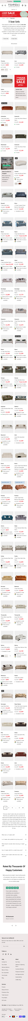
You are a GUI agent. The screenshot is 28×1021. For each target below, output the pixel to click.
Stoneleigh (3, 289)
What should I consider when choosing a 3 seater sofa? (13, 844)
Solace (15, 732)
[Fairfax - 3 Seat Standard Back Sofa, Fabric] (7, 548)
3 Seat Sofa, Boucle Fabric (20, 173)
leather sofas (5, 823)
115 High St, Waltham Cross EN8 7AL (14, 1005)
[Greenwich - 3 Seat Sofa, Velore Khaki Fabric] (20, 136)
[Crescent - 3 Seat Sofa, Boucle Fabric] (20, 163)
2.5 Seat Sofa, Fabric (5, 351)
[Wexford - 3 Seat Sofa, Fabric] (20, 398)
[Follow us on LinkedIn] (11, 954)
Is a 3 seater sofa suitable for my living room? (12, 839)
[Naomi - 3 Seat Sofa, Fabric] (7, 223)
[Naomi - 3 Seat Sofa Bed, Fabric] (20, 223)
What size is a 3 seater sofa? (8, 834)
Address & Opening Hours (20, 965)
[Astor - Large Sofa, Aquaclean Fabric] (20, 426)
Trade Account (5, 995)
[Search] (5, 5)
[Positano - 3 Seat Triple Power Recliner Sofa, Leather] (20, 487)
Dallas (15, 526)
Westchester (3, 144)
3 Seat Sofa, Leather (5, 465)
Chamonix (3, 319)
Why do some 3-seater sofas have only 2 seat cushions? (12, 855)
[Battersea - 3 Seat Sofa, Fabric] (20, 578)
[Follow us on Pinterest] (8, 954)
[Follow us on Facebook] (3, 954)
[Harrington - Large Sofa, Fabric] (7, 696)
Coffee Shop (18, 979)
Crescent (16, 171)
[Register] (24, 946)
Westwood (3, 675)
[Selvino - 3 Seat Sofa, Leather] (7, 637)
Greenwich (16, 116)
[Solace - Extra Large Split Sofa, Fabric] (20, 724)
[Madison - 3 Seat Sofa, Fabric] (7, 783)
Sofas (7, 18)
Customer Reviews (20, 969)
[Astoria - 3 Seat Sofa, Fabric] (7, 517)
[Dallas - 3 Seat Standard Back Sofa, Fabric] (20, 517)
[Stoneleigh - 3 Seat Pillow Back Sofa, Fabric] (20, 280)
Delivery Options (5, 967)
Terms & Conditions (18, 1009)
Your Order (4, 964)
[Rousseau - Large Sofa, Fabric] (7, 578)
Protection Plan (5, 992)
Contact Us (4, 962)
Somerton (16, 791)
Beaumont (3, 435)
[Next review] (15, 925)
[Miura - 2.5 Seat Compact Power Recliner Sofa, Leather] (20, 195)
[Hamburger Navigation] (2, 5)
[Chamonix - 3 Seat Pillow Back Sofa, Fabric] (20, 311)
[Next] (23, 808)
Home (3, 18)
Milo (2, 732)
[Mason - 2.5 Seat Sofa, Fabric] (7, 341)
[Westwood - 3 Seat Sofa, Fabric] (7, 667)
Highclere (3, 406)
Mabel (2, 260)
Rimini (2, 463)
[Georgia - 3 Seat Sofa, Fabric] (7, 369)
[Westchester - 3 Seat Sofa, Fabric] (7, 136)
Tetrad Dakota (17, 704)
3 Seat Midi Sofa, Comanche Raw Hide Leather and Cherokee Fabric (20, 707)
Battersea (16, 586)
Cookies (11, 1010)
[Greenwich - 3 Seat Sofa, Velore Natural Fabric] (20, 108)
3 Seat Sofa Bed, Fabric (19, 234)
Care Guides (4, 975)
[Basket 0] (25, 5)
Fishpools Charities (20, 971)
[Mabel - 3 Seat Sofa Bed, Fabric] (7, 252)
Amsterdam (3, 116)
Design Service (5, 989)
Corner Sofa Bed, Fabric (19, 63)
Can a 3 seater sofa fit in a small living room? (12, 850)
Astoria (2, 526)
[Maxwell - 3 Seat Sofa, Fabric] (7, 195)
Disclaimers (17, 1010)
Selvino (2, 645)
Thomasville (3, 615)
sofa (25, 826)
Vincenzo (3, 61)
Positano (3, 495)
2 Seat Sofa (5, 38)
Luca (15, 61)
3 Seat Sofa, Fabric (5, 63)
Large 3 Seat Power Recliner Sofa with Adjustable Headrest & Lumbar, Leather (20, 467)
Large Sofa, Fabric (5, 437)
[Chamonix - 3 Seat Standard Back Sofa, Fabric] (7, 311)
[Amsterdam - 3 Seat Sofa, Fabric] (7, 108)
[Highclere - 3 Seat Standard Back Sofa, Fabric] (7, 398)
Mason (2, 349)
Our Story (18, 962)
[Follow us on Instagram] (5, 954)
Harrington (3, 704)
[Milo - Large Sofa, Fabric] (7, 724)
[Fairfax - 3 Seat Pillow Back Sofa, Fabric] (20, 548)
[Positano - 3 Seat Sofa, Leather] (7, 487)
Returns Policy (5, 970)
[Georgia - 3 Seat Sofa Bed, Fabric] (20, 369)
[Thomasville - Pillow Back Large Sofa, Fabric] (7, 606)
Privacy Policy (4, 1010)
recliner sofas (16, 823)
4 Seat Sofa (14, 38)
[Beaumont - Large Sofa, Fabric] (7, 426)
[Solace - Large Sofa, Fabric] (7, 754)
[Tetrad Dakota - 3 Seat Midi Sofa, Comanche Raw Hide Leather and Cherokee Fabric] (20, 696)
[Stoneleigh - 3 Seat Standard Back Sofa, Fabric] (7, 280)
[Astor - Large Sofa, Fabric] (20, 754)
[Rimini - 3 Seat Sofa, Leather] (7, 455)
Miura (15, 203)
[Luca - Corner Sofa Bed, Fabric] (20, 53)
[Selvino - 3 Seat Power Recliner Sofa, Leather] (20, 637)
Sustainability (19, 977)
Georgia (2, 378)
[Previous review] (12, 925)
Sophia (2, 89)
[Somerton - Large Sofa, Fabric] (20, 783)
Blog (3, 978)
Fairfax (2, 556)
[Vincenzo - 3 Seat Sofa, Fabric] (7, 53)
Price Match (4, 997)
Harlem (16, 675)
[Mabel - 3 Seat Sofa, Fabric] (20, 252)
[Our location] (22, 5)
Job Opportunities (20, 974)
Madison (3, 791)
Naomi (2, 231)
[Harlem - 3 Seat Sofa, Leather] (20, 667)
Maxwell (3, 203)
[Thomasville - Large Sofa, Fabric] (20, 606)
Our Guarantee (5, 972)
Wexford (16, 406)
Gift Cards (4, 1000)
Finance (3, 987)
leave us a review (18, 879)
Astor (15, 435)
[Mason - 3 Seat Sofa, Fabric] (20, 341)
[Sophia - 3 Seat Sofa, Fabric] (7, 81)
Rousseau (3, 586)
